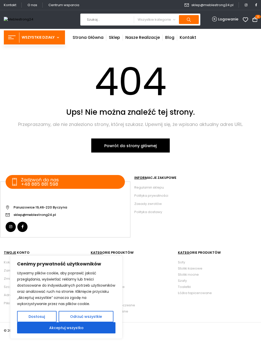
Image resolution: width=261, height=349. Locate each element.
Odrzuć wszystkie (86, 316)
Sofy (181, 262)
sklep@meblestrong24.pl (212, 5)
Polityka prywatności (151, 195)
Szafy (182, 280)
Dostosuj (37, 316)
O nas (32, 5)
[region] (66, 297)
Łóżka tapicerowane (195, 292)
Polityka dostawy (148, 212)
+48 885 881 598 (39, 184)
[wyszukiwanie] (189, 19)
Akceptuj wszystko (66, 327)
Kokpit (9, 262)
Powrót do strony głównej (130, 146)
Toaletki (184, 286)
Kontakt (10, 5)
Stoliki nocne (188, 274)
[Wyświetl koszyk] (255, 19)
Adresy (10, 295)
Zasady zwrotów (148, 203)
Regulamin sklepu (149, 187)
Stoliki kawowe (190, 268)
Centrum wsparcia (63, 5)
